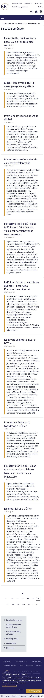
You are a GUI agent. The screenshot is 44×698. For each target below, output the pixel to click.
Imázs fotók (11, 643)
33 (22, 599)
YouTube (36, 11)
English (40, 7)
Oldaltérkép (7, 661)
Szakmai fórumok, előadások (13, 633)
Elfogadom (34, 691)
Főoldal (5, 24)
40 (23, 604)
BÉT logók (10, 648)
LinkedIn (41, 11)
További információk (9, 686)
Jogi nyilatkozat (21, 661)
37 (8, 604)
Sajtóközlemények (14, 620)
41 (29, 604)
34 (28, 599)
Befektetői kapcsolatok (20, 7)
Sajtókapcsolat (12, 638)
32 (17, 599)
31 (12, 599)
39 (18, 604)
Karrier (21, 665)
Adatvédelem (36, 661)
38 (13, 604)
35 (33, 599)
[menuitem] (7, 661)
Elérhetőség (38, 3)
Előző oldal (22, 593)
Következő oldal (21, 610)
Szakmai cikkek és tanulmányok (13, 626)
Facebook (31, 11)
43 (36, 604)
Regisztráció (28, 3)
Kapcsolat (30, 665)
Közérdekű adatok (9, 665)
